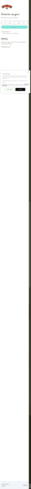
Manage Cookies (10, 89)
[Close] (28, 72)
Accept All (20, 89)
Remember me (7, 32)
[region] (15, 81)
